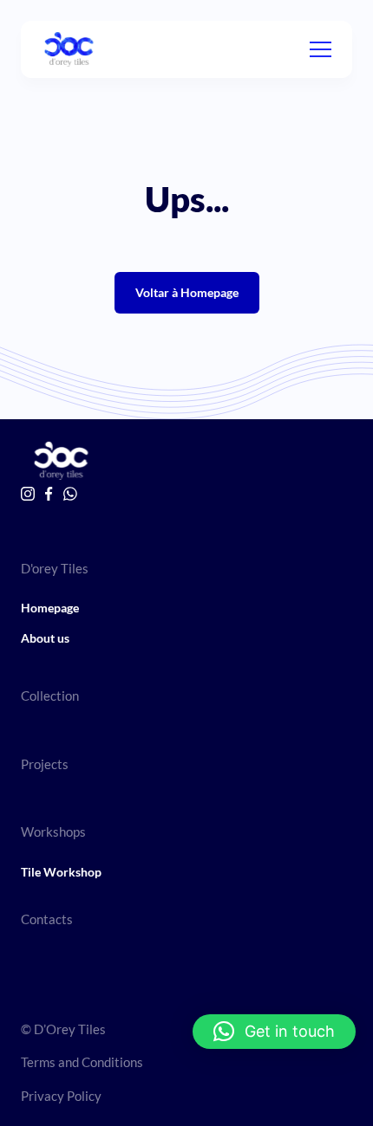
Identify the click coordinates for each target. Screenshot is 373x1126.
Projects (45, 764)
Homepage (50, 607)
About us (45, 638)
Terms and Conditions (82, 1062)
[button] (274, 1031)
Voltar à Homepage (187, 292)
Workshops (53, 831)
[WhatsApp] (70, 494)
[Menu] (320, 49)
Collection (50, 695)
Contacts (47, 919)
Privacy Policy (61, 1095)
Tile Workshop (61, 871)
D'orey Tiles (54, 568)
